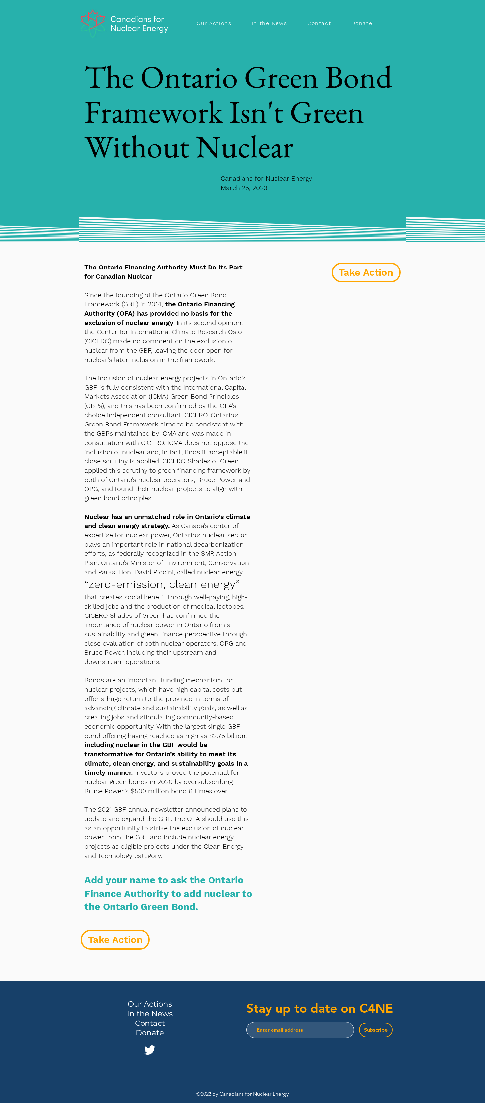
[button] (366, 272)
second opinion (217, 323)
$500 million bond (159, 791)
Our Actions (150, 1004)
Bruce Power (217, 480)
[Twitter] (149, 1049)
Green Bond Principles (204, 396)
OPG (91, 489)
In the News (150, 1013)
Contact (150, 1023)
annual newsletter (155, 809)
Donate (150, 1032)
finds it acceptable (213, 452)
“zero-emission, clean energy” (162, 584)
